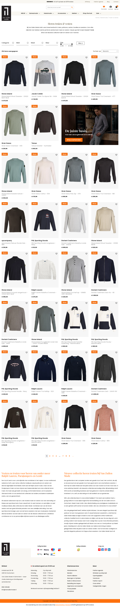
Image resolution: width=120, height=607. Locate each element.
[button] (26, 57)
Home (97, 17)
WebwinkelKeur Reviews (63, 605)
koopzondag (49, 588)
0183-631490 (6, 587)
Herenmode (104, 17)
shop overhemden (74, 140)
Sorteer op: (97, 51)
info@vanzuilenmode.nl (9, 590)
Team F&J (74, 601)
